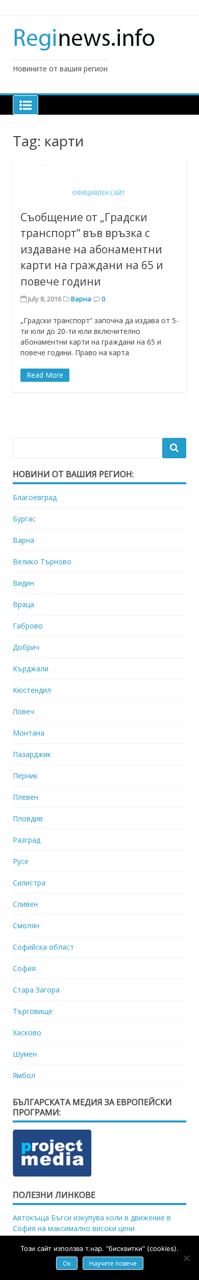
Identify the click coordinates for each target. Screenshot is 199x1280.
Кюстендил (32, 690)
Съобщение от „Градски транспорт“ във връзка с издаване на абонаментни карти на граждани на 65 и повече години (91, 249)
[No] (186, 1258)
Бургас (24, 519)
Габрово (28, 626)
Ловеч (23, 711)
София (24, 968)
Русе (21, 861)
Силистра (29, 882)
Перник (25, 775)
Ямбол (24, 1075)
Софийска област (43, 947)
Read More (45, 375)
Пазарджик (32, 754)
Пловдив (28, 818)
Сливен (25, 904)
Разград (26, 840)
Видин (23, 583)
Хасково (27, 1032)
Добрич (26, 647)
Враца (23, 604)
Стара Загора (36, 990)
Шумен (25, 1054)
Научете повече (113, 1263)
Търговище (33, 1011)
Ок (67, 1263)
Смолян (26, 925)
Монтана (28, 733)
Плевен (25, 797)
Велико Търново (42, 561)
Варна (81, 298)
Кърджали (30, 668)
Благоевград (35, 497)
